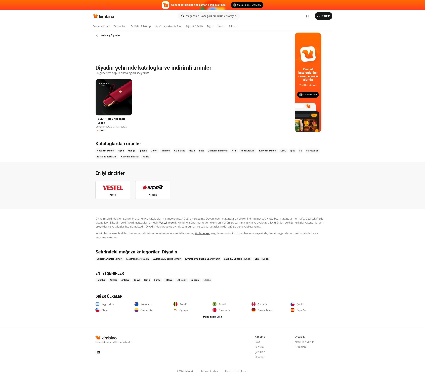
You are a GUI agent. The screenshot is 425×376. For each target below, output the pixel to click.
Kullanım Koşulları (209, 371)
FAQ (257, 342)
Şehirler (233, 26)
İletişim (259, 347)
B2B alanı (300, 347)
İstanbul (101, 280)
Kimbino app (202, 233)
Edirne (207, 280)
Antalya (125, 280)
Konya (136, 280)
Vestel (163, 222)
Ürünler (221, 26)
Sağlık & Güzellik (194, 26)
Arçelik (172, 222)
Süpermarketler (101, 26)
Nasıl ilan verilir (304, 342)
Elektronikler (120, 26)
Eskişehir (181, 280)
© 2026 (185, 371)
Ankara (113, 280)
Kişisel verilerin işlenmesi (237, 371)
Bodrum (195, 280)
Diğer (210, 26)
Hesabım (325, 15)
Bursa (157, 280)
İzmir (147, 280)
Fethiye (168, 280)
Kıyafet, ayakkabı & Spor (168, 26)
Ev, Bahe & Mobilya (141, 26)
